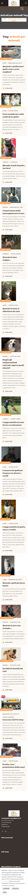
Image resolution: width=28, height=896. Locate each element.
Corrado (5, 162)
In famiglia (14, 162)
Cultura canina (16, 254)
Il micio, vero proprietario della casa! (14, 765)
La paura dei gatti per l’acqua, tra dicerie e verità (13, 473)
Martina (5, 207)
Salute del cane (15, 356)
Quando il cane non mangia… (12, 626)
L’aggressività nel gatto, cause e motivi (14, 528)
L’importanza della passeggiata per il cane (13, 212)
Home (4, 19)
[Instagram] (6, 831)
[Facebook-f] (2, 831)
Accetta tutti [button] (6, 888)
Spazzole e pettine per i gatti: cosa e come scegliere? (13, 69)
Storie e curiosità (8, 717)
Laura (4, 63)
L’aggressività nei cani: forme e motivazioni (13, 423)
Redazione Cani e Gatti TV (11, 714)
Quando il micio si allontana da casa (11, 310)
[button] (26, 3)
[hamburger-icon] (25, 842)
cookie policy (5, 881)
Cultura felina (13, 111)
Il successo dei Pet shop (13, 719)
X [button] (26, 869)
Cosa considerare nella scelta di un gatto (13, 115)
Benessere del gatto (15, 63)
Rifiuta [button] (4, 892)
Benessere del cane (16, 207)
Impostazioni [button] (15, 888)
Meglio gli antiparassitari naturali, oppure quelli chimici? (13, 363)
